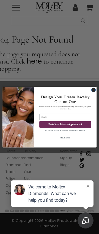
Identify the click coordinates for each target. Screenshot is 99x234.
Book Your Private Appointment (65, 124)
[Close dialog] (93, 90)
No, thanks (65, 137)
